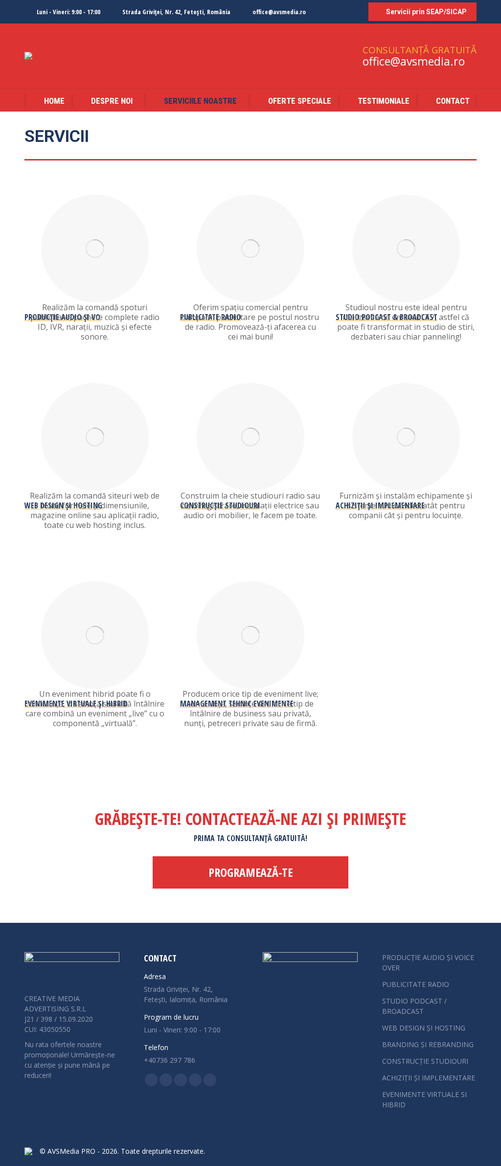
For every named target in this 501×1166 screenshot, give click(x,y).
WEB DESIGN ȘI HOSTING (423, 1027)
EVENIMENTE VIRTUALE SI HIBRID (424, 1099)
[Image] (95, 248)
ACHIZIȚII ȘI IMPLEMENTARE (428, 1077)
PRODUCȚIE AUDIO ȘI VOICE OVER (428, 962)
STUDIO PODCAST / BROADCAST (414, 1006)
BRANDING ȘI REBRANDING (428, 1044)
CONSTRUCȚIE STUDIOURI (425, 1061)
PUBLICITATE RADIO (415, 984)
